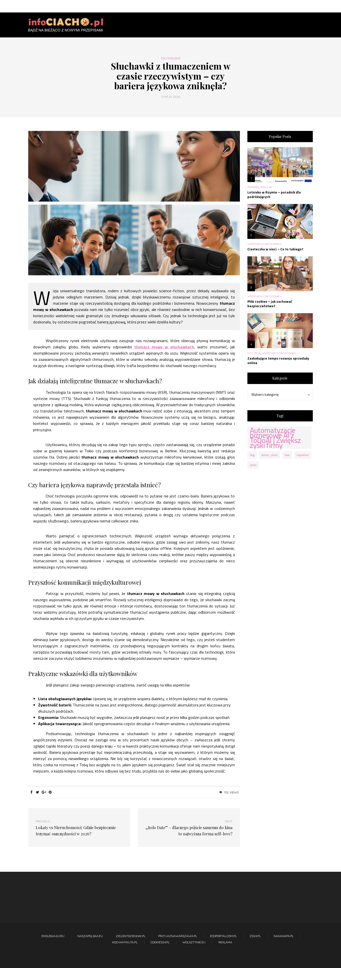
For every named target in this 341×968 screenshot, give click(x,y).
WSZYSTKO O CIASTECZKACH (264, 244)
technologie (170, 58)
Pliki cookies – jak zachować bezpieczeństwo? (269, 303)
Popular (266, 187)
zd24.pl (255, 936)
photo (253, 465)
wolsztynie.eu (193, 942)
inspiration (303, 455)
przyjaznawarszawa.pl (177, 936)
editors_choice (269, 455)
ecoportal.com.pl (223, 936)
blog (252, 455)
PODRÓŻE (253, 187)
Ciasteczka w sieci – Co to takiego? (275, 249)
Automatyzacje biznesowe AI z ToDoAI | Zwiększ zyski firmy (275, 437)
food (287, 455)
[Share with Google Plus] (44, 792)
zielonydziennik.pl (130, 936)
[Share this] (31, 792)
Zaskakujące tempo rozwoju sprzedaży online (278, 360)
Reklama (225, 942)
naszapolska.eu (90, 936)
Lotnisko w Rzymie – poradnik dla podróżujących (274, 194)
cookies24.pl (160, 942)
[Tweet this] (37, 792)
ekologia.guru (52, 936)
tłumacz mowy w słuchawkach (164, 347)
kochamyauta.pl (125, 942)
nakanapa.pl (284, 936)
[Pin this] (50, 792)
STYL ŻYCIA (253, 353)
